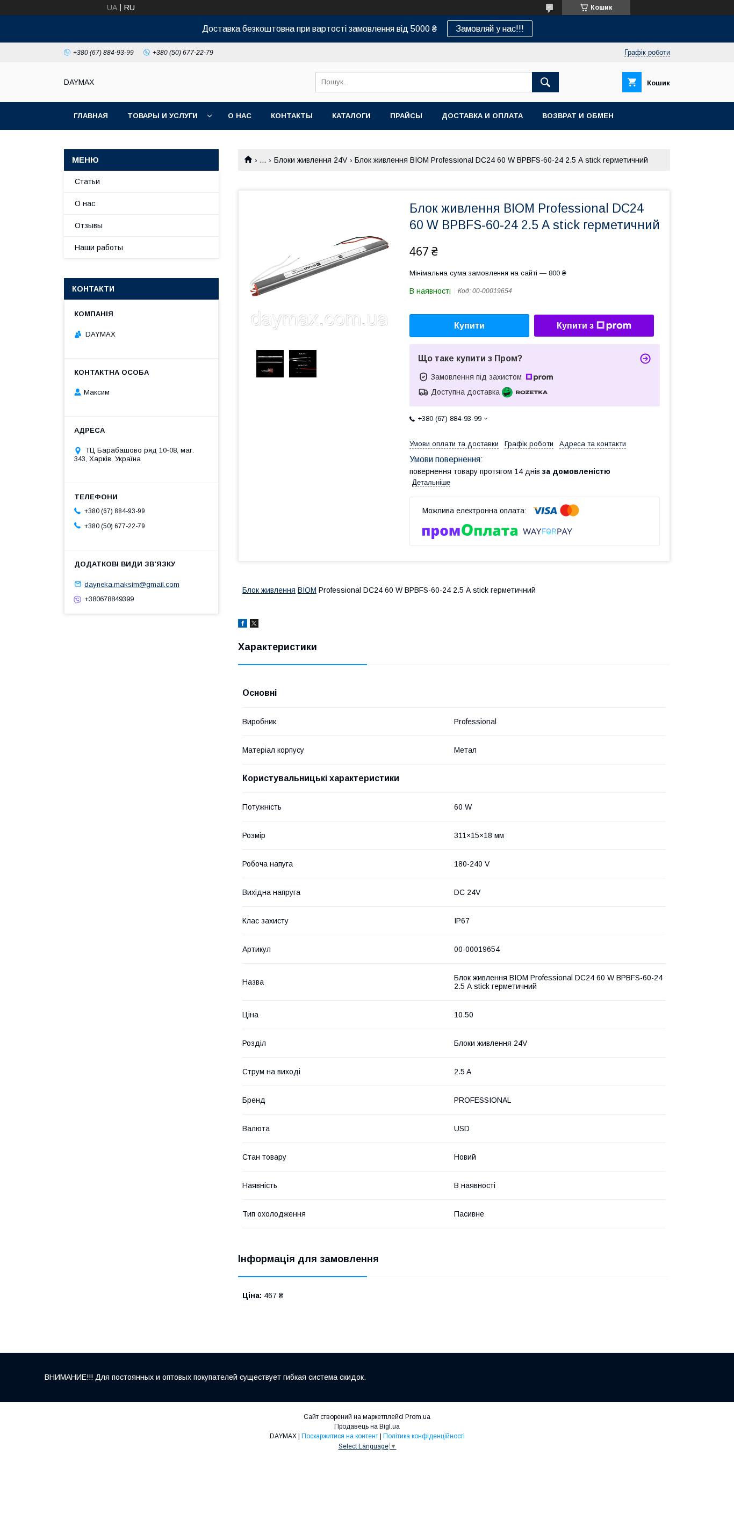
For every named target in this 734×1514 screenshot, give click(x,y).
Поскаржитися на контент (339, 1436)
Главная (91, 116)
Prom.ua (417, 1417)
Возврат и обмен (578, 116)
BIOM (307, 590)
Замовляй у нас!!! (490, 28)
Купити (469, 325)
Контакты (292, 116)
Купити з (575, 325)
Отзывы (89, 225)
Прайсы (406, 116)
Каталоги (351, 116)
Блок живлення (269, 590)
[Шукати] (545, 82)
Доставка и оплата (482, 116)
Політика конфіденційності (424, 1436)
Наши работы (99, 247)
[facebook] (242, 625)
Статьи (87, 181)
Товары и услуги (162, 116)
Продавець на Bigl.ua (367, 1426)
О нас (239, 116)
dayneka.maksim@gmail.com (131, 584)
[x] (254, 625)
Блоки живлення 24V (310, 160)
